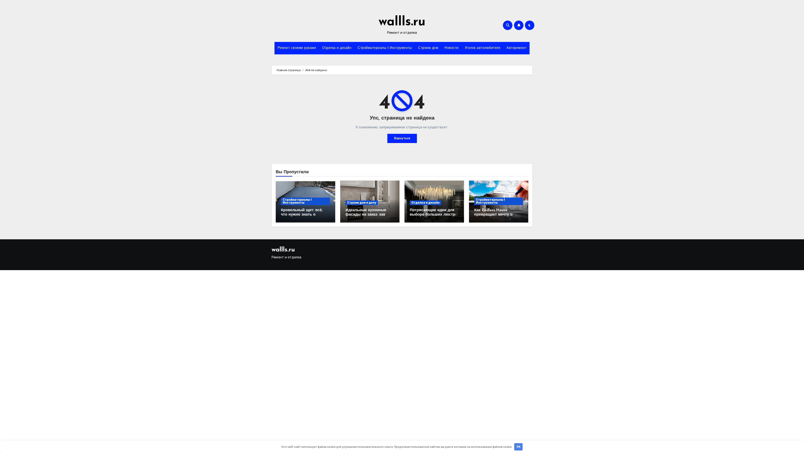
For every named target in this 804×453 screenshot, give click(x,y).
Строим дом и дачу (361, 202)
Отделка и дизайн (336, 48)
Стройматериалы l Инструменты (385, 48)
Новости (452, 48)
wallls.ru (402, 22)
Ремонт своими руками (297, 48)
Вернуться (402, 138)
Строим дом (428, 48)
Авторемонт (516, 48)
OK (519, 446)
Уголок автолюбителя (482, 48)
